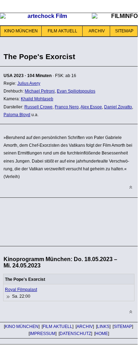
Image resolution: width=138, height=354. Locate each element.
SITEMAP (124, 31)
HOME (101, 333)
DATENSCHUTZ (75, 333)
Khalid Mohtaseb (37, 98)
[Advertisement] (56, 220)
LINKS (103, 326)
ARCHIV (97, 31)
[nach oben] (130, 187)
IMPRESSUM (42, 333)
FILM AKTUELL (62, 31)
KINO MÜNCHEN (21, 31)
